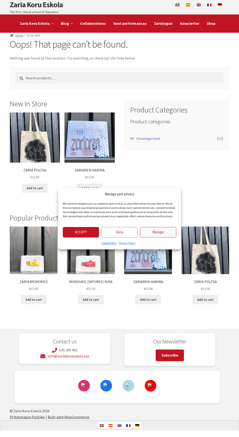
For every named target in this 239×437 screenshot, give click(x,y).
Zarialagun (163, 23)
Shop (211, 23)
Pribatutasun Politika (27, 417)
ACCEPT (81, 232)
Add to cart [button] (35, 188)
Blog (65, 23)
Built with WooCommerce (68, 417)
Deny (119, 232)
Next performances (130, 23)
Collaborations (93, 23)
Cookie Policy (109, 243)
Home (19, 35)
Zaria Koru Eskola (36, 4)
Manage (158, 232)
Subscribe (170, 355)
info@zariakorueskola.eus (68, 356)
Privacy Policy (127, 243)
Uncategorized (148, 138)
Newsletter (189, 23)
